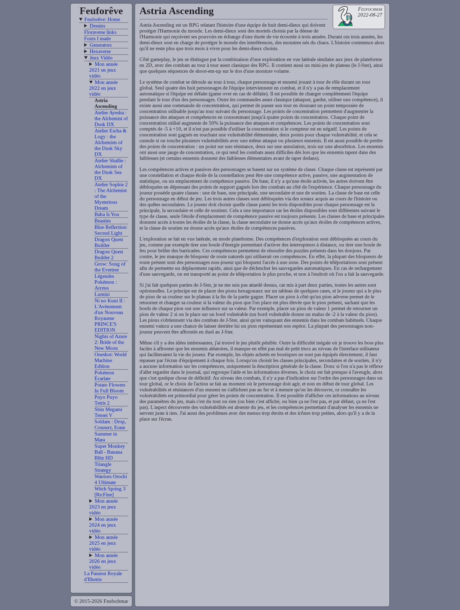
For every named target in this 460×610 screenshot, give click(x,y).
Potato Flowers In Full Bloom (110, 387)
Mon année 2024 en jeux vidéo (103, 525)
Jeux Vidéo (101, 57)
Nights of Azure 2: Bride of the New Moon (111, 342)
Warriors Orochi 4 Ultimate (111, 479)
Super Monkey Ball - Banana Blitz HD (110, 452)
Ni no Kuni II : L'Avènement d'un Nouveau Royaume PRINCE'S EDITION (110, 315)
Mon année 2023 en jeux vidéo (103, 506)
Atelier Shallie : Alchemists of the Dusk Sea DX (110, 169)
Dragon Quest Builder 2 (109, 254)
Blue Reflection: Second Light (111, 230)
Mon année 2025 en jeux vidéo (103, 543)
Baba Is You (107, 214)
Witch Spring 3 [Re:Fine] (110, 491)
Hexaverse (100, 51)
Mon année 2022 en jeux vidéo (103, 88)
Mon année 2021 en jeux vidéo (103, 70)
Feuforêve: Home (102, 19)
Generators (101, 45)
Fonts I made (97, 38)
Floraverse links (100, 32)
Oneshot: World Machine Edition (111, 360)
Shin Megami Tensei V (108, 412)
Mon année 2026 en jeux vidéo (103, 561)
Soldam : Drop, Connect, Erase (110, 424)
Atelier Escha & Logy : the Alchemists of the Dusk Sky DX (111, 142)
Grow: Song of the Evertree (110, 267)
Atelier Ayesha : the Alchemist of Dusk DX (111, 118)
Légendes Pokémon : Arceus (106, 282)
